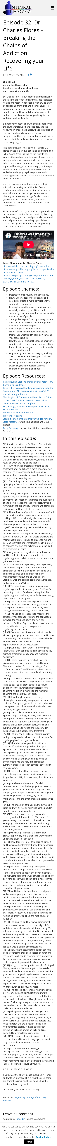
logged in (20, 1118)
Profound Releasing (12, 415)
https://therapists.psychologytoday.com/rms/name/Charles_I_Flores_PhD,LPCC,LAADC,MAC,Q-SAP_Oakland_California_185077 (28, 278)
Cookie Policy (43, 1136)
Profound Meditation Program (18, 412)
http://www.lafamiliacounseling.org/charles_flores (27, 266)
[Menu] (52, 8)
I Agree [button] (29, 1141)
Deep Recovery (10, 428)
